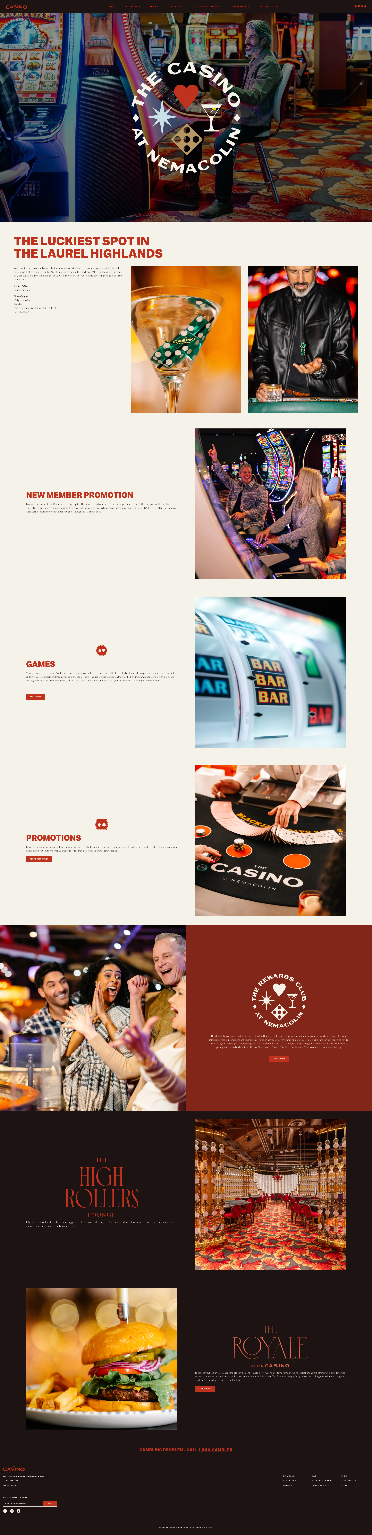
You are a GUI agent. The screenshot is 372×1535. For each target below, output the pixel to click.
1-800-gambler (216, 1449)
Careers (287, 1485)
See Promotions (39, 859)
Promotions (132, 7)
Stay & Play (175, 7)
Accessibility (348, 1481)
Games (110, 7)
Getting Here (290, 1481)
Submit (50, 1503)
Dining (154, 7)
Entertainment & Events (206, 7)
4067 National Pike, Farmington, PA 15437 (24, 1476)
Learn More (279, 1059)
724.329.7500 (21, 312)
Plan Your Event (241, 7)
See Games (35, 697)
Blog (344, 1485)
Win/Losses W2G (320, 1485)
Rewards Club (269, 7)
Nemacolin (289, 1476)
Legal (344, 1476)
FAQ (314, 1476)
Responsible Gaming (322, 1481)
